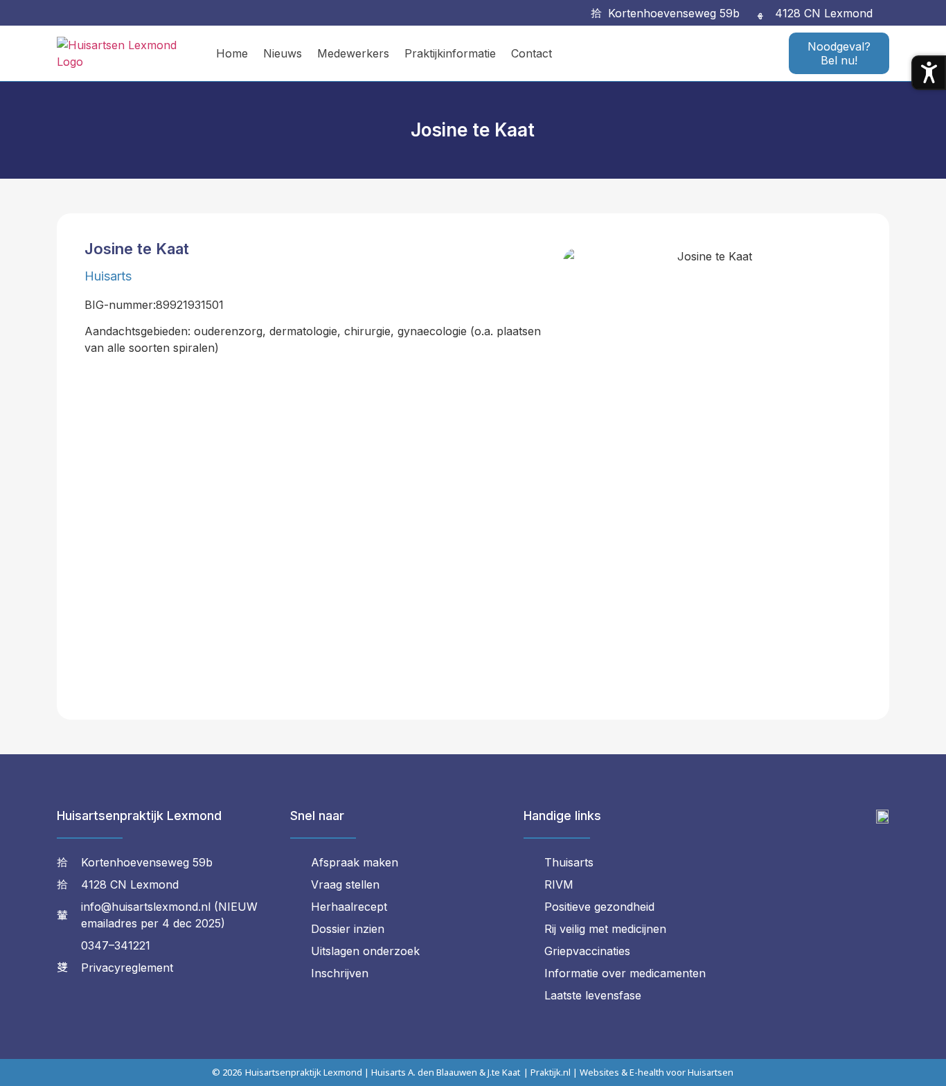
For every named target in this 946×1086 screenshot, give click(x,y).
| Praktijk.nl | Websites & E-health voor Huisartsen (628, 1072)
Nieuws (282, 53)
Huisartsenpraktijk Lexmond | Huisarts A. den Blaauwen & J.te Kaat (382, 1072)
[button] (891, 12)
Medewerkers (353, 53)
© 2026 (227, 1072)
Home (232, 53)
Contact (531, 53)
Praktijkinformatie (450, 53)
